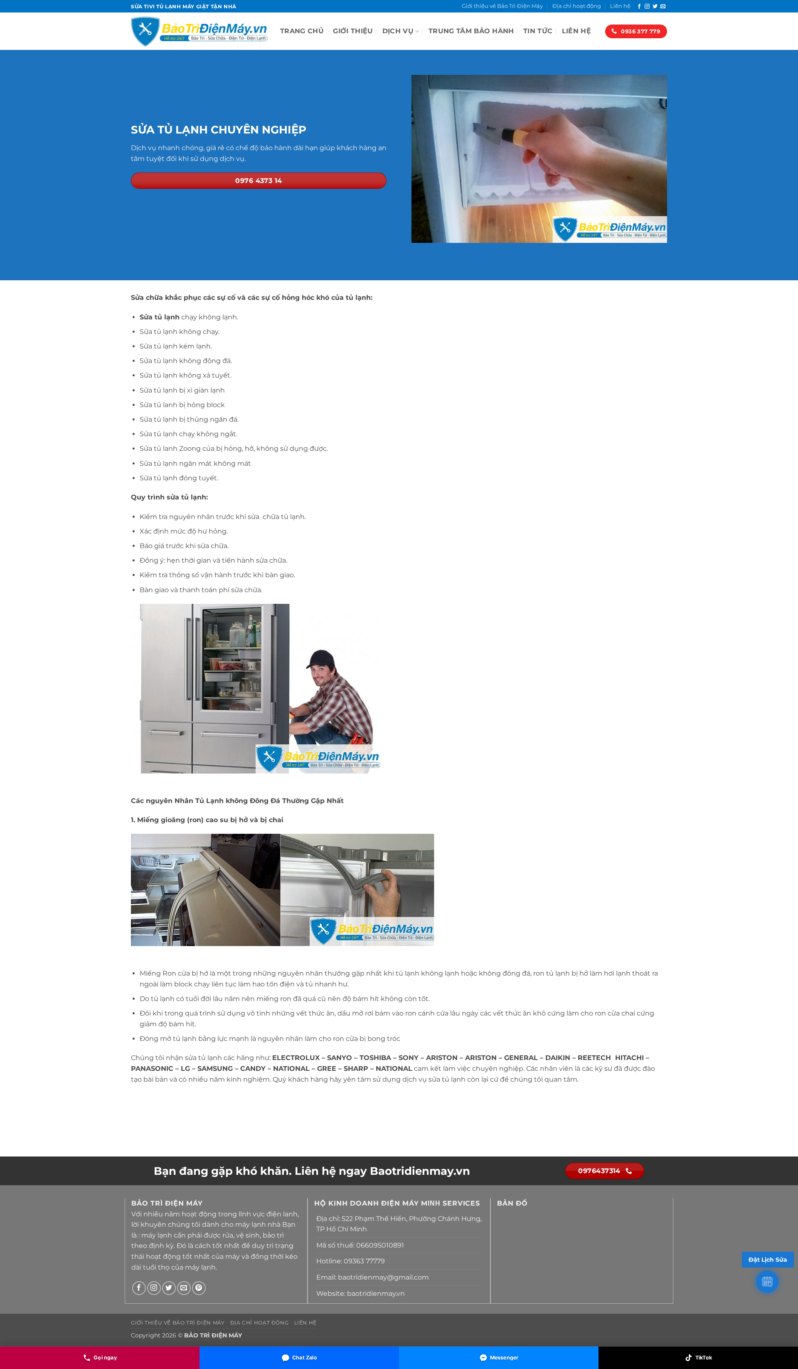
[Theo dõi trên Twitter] (655, 7)
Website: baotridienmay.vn (360, 1293)
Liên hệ (620, 6)
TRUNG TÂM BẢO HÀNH (471, 31)
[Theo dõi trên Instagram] (647, 7)
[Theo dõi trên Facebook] (639, 7)
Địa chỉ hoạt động (576, 6)
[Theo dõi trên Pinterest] (199, 1288)
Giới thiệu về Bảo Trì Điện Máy (502, 6)
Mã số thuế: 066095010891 (360, 1245)
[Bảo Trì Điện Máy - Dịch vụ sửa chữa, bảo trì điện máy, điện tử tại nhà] (199, 31)
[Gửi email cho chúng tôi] (662, 7)
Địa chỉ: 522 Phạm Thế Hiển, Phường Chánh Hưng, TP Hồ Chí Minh (399, 1224)
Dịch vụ (398, 31)
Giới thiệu (353, 31)
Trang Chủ (302, 31)
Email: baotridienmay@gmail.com (372, 1277)
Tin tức (537, 31)
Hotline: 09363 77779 (350, 1261)
